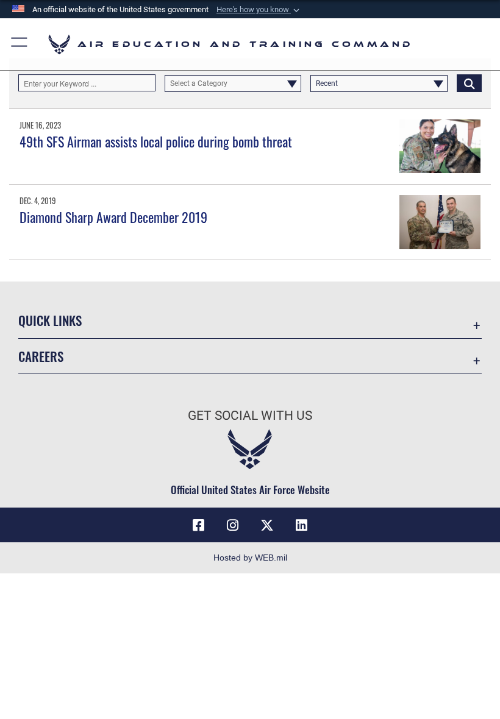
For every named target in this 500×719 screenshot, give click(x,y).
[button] (259, 10)
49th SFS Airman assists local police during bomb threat (156, 141)
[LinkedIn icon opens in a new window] (301, 525)
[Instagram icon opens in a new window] (233, 525)
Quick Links (50, 320)
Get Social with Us (250, 415)
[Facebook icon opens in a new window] (199, 525)
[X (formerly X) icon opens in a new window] (267, 525)
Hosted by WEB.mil (250, 557)
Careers (40, 356)
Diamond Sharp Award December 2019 (113, 217)
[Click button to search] (469, 82)
